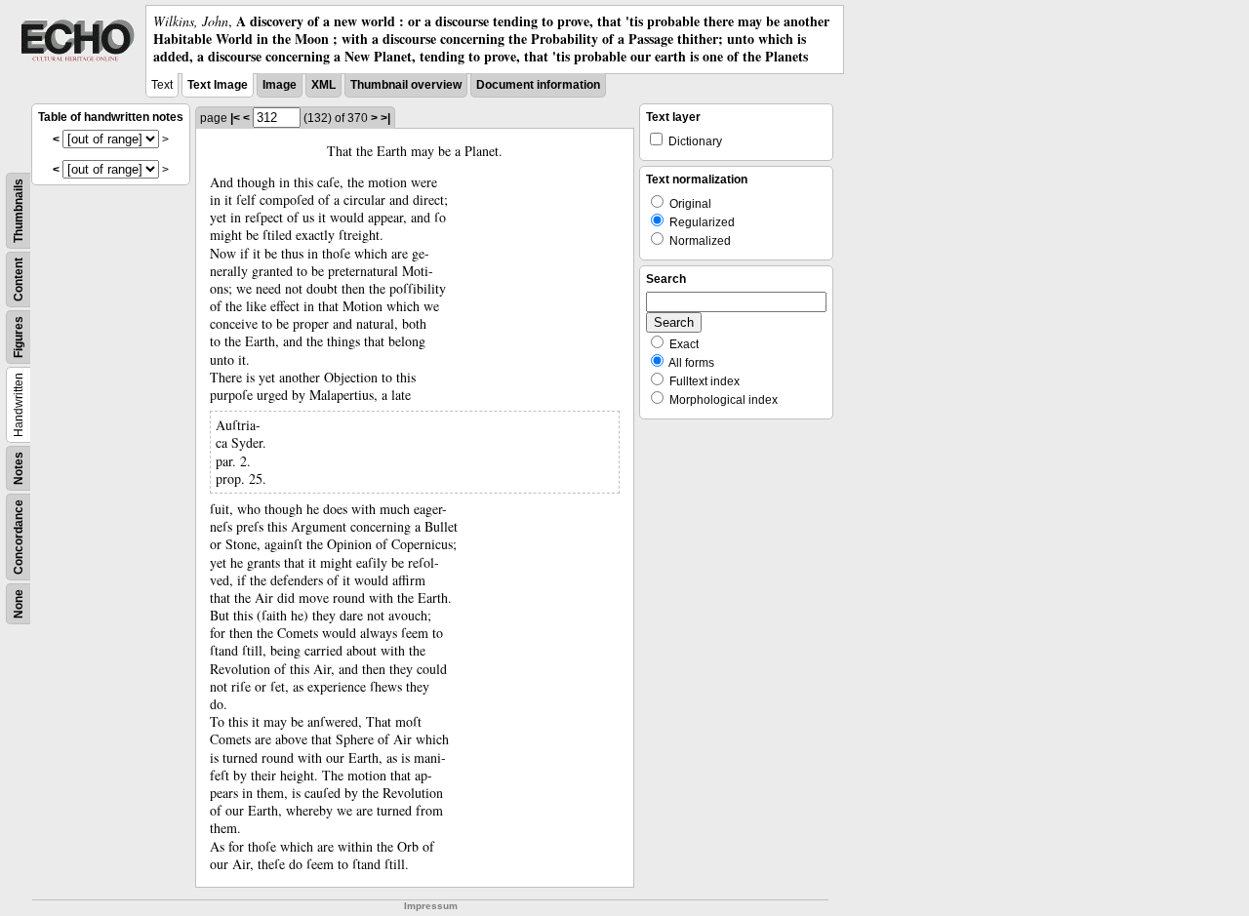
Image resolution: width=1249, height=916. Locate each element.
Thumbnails (18, 211)
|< (235, 118)
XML (323, 85)
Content (18, 279)
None (18, 603)
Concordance (18, 537)
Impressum (431, 905)
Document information (538, 85)
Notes (18, 468)
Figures (18, 337)
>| (385, 118)
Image (279, 85)
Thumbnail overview (406, 85)
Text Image (217, 85)
